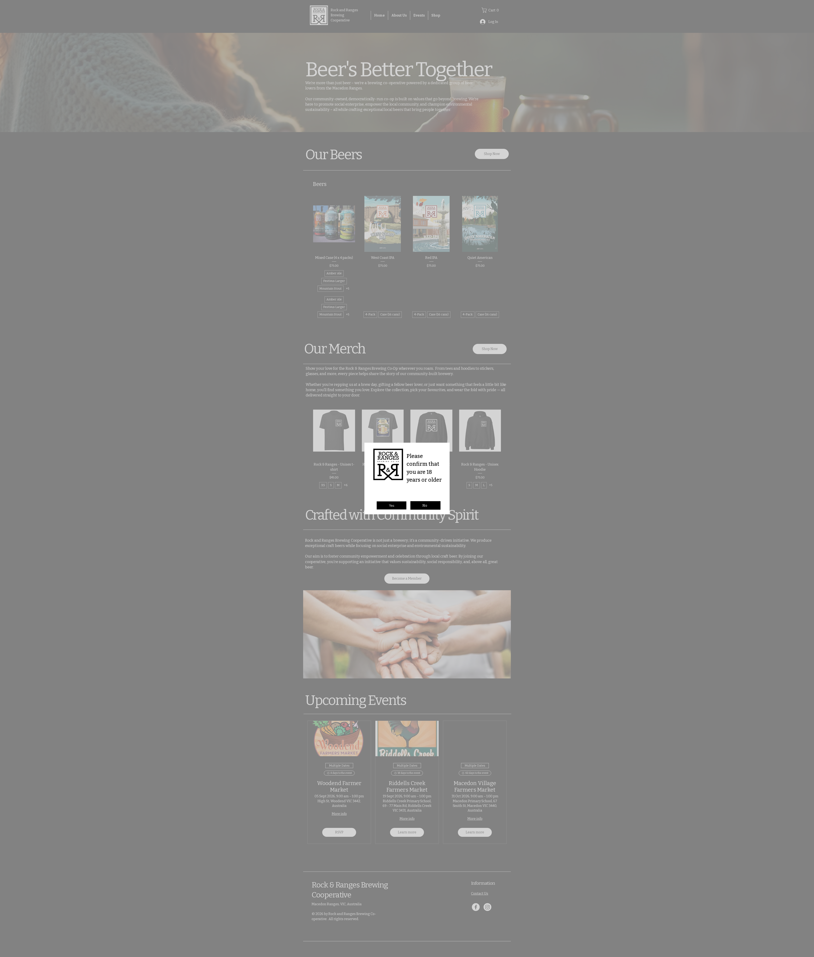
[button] (391, 505)
